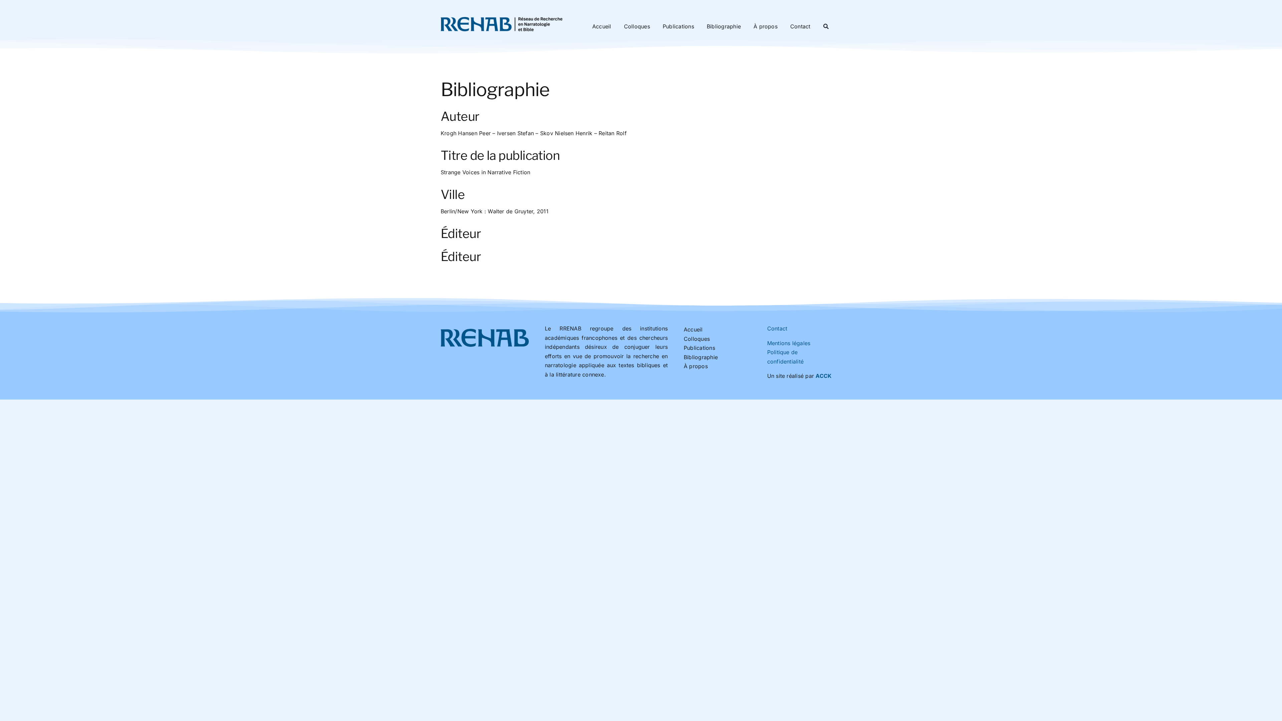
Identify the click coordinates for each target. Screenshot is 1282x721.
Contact (777, 328)
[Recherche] (826, 26)
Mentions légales (789, 343)
